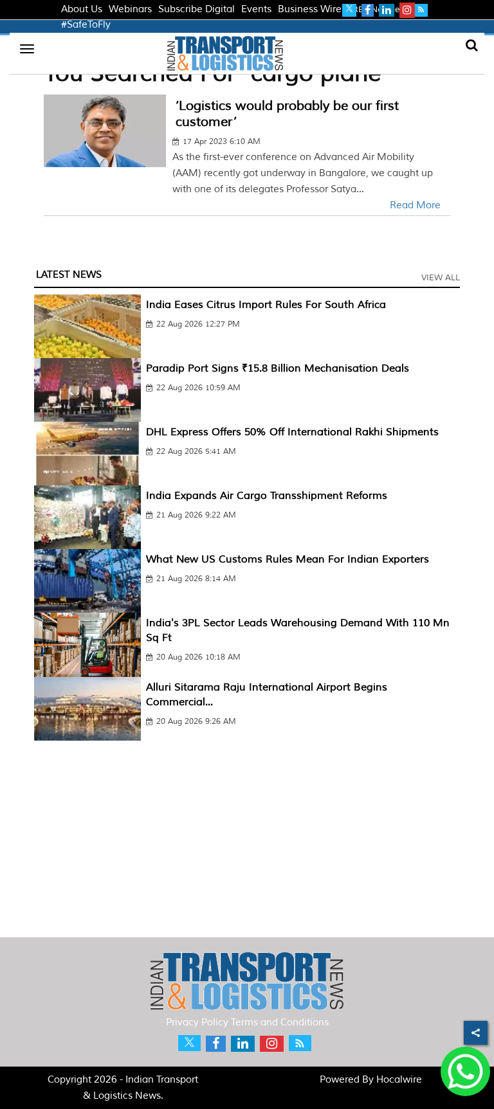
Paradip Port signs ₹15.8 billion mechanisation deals (277, 368)
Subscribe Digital (196, 9)
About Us (81, 9)
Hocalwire (399, 1080)
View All (440, 278)
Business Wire (310, 9)
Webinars (130, 9)
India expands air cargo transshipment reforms (266, 495)
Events (256, 9)
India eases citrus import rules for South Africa (266, 304)
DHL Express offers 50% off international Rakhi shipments (292, 432)
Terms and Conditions (280, 1022)
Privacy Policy (197, 1022)
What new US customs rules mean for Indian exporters (287, 559)
